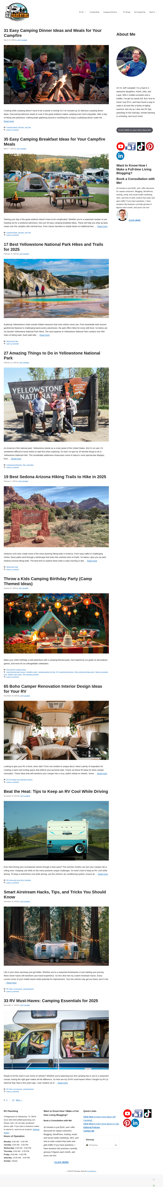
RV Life (81, 12)
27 (13, 1100)
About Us (152, 12)
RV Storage (126, 12)
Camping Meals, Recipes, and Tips (18, 127)
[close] (154, 1179)
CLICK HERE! (135, 220)
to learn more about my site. (101, 1124)
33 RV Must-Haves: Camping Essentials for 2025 (51, 1000)
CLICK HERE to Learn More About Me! (134, 130)
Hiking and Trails (12, 341)
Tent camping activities (31, 674)
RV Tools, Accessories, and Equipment (20, 989)
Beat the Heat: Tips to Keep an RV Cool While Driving (56, 791)
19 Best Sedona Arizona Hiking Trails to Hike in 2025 (55, 476)
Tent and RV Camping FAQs (16, 670)
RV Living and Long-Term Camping (18, 880)
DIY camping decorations (65, 672)
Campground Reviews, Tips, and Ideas (19, 465)
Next (19, 1100)
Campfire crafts (31, 672)
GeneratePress (91, 1171)
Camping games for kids (46, 672)
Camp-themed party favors (15, 672)
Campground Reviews (110, 12)
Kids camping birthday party (84, 672)
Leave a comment (12, 130)
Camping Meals (94, 12)
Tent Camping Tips (139, 12)
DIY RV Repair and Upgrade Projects (19, 780)
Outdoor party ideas (15, 674)
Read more (9, 121)
